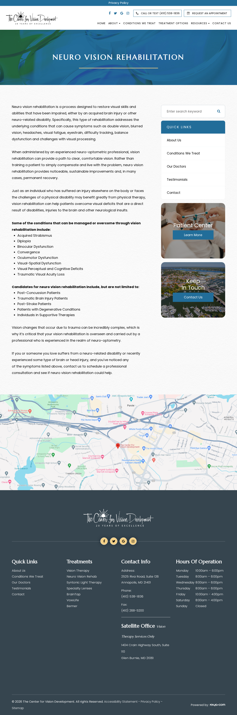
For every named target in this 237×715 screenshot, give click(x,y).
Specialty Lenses (79, 588)
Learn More (193, 235)
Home (101, 23)
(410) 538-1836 (132, 596)
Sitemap (18, 708)
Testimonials (177, 179)
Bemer (72, 606)
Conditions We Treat (139, 23)
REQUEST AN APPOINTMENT (209, 13)
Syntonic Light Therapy (84, 582)
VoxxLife (73, 600)
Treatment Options (173, 23)
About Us (174, 140)
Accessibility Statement (121, 701)
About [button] (113, 23)
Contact (173, 192)
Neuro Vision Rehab (82, 576)
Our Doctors (176, 166)
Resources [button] (199, 23)
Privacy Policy (118, 2)
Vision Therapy (78, 570)
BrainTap (74, 594)
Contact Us (221, 23)
